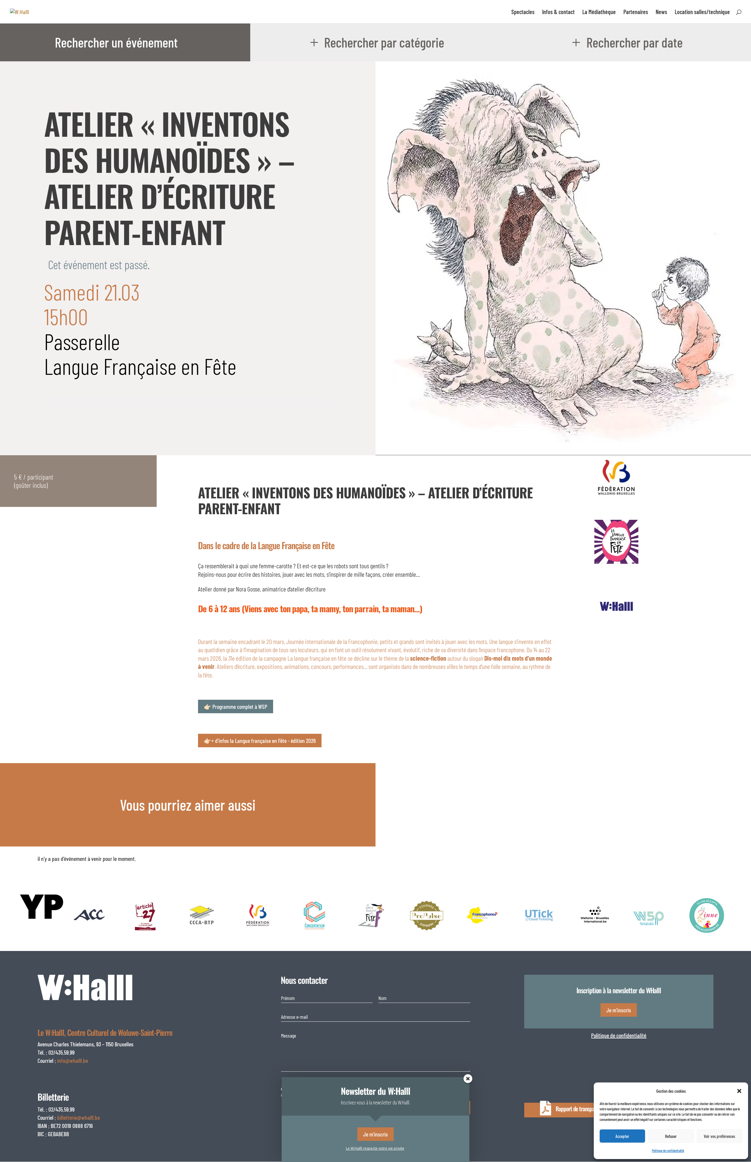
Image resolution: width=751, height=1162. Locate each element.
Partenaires (635, 12)
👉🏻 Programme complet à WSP (235, 706)
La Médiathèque (599, 12)
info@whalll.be (72, 1060)
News (661, 12)
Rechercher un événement (116, 42)
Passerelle (82, 341)
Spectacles (523, 12)
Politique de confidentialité (618, 1035)
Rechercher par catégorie (384, 42)
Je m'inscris (618, 1009)
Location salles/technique (702, 12)
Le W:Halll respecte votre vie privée (375, 1148)
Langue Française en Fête (140, 365)
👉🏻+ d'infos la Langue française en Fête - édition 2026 (260, 740)
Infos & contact (558, 12)
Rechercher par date (634, 42)
